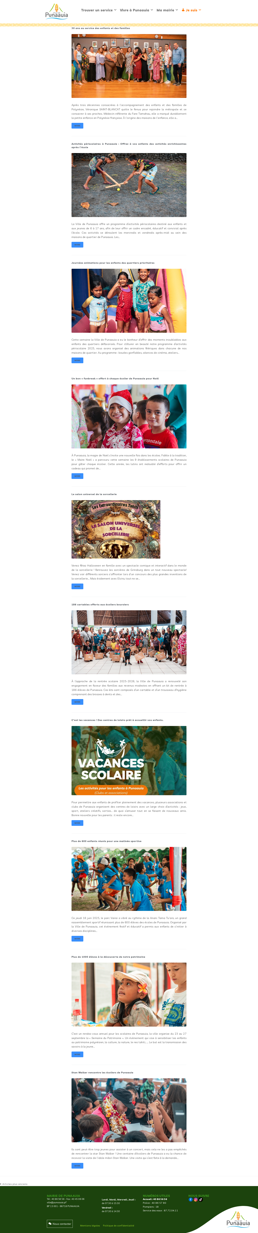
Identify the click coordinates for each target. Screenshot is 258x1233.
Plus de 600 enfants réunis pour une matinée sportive (107, 841)
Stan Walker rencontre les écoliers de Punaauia (102, 1072)
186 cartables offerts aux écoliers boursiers (100, 604)
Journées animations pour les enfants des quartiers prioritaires (113, 262)
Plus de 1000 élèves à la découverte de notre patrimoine (108, 956)
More (77, 126)
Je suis (191, 10)
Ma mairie (165, 10)
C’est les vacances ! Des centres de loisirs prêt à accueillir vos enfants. (117, 720)
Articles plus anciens (13, 1183)
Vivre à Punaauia (134, 10)
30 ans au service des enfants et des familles (101, 28)
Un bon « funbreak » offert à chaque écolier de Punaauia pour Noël (115, 378)
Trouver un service (97, 10)
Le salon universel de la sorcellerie (94, 494)
